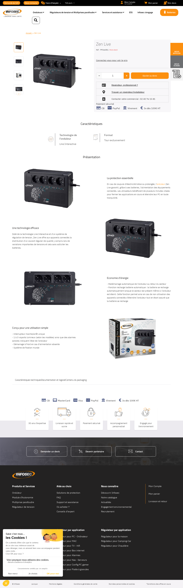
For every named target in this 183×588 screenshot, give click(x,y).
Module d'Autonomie (22, 497)
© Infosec (16, 584)
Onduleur (17, 492)
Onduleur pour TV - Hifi (68, 545)
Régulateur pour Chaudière (114, 545)
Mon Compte (155, 486)
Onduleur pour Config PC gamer (73, 564)
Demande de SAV (11, 2)
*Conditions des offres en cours (158, 584)
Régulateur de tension (23, 506)
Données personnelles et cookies (122, 584)
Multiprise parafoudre (23, 502)
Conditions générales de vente (85, 584)
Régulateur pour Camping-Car (116, 541)
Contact (139, 451)
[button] (18, 59)
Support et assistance (67, 502)
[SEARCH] (36, 20)
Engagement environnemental (116, 506)
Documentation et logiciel (53, 380)
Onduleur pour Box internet (70, 550)
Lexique (34, 584)
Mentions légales (55, 584)
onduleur (161, 184)
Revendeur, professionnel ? (125, 85)
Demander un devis (50, 451)
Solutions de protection (68, 492)
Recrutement (107, 511)
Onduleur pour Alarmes (68, 555)
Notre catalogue (109, 497)
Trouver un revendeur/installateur (128, 92)
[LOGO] (16, 13)
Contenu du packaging (76, 380)
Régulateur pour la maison (114, 536)
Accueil (29, 33)
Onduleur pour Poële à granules (73, 569)
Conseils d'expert (65, 511)
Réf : (98, 50)
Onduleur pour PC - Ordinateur (72, 536)
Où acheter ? (63, 506)
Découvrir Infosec (110, 492)
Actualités (106, 502)
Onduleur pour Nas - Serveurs (72, 559)
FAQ (59, 497)
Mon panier (154, 493)
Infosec (23, 474)
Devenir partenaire (94, 451)
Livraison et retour (158, 501)
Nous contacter (31, 2)
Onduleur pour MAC (67, 541)
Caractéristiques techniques (28, 380)
